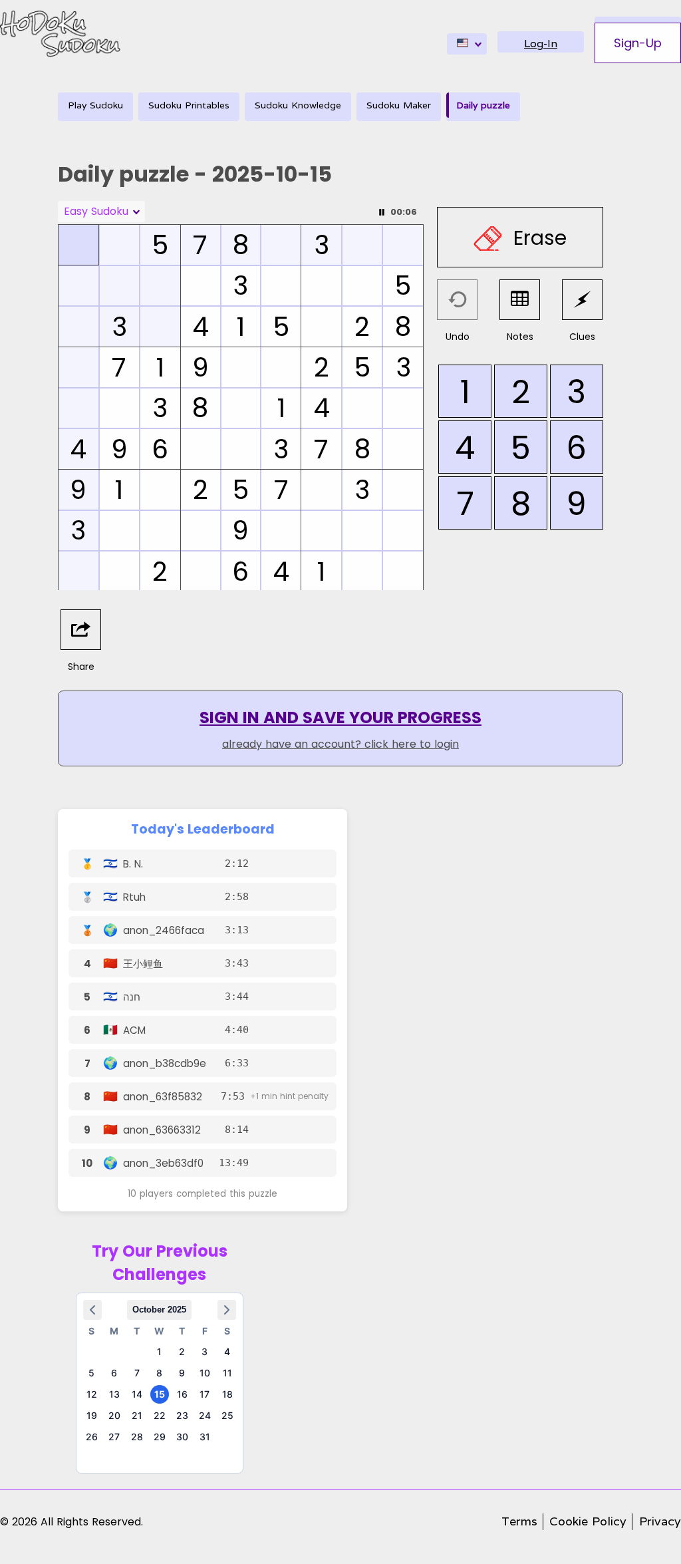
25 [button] (227, 1415)
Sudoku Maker (398, 105)
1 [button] (159, 1351)
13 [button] (114, 1394)
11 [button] (227, 1372)
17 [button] (204, 1394)
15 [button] (159, 1394)
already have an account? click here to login (340, 744)
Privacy (660, 1521)
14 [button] (137, 1394)
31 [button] (205, 1436)
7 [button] (137, 1372)
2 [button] (182, 1351)
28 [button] (137, 1436)
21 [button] (137, 1415)
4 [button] (227, 1351)
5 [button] (91, 1372)
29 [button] (160, 1436)
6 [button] (114, 1372)
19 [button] (91, 1415)
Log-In (540, 44)
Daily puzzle (483, 105)
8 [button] (159, 1372)
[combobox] (467, 44)
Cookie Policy (587, 1521)
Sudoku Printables (188, 105)
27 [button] (114, 1436)
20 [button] (114, 1415)
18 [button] (227, 1394)
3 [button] (204, 1351)
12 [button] (91, 1394)
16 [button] (182, 1394)
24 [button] (205, 1415)
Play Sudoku (95, 105)
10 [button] (205, 1372)
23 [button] (182, 1415)
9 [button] (182, 1372)
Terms (519, 1521)
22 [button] (160, 1415)
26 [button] (92, 1436)
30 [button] (182, 1436)
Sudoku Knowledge (298, 105)
